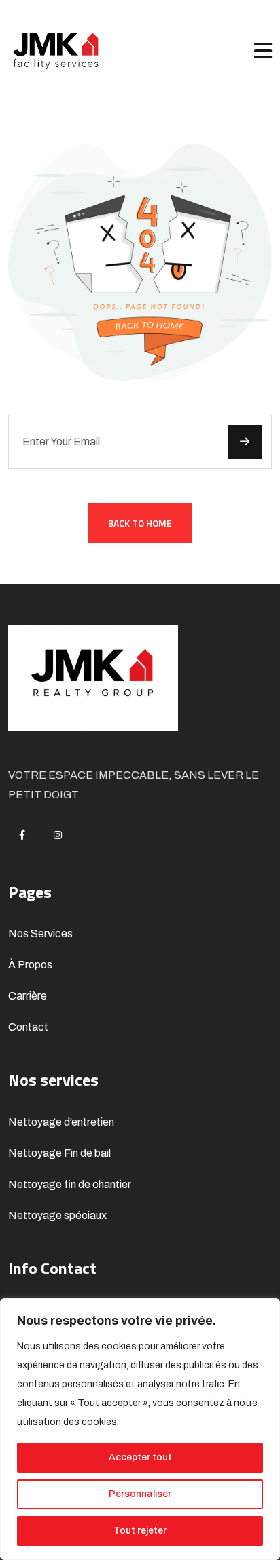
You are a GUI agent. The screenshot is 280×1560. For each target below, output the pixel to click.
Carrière (27, 996)
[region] (140, 1429)
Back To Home (140, 523)
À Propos (30, 964)
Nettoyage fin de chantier (69, 1184)
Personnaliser (140, 1494)
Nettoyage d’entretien (61, 1122)
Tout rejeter (140, 1530)
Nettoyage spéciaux (57, 1215)
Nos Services (40, 933)
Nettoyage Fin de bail (59, 1153)
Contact (28, 1027)
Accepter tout (140, 1457)
